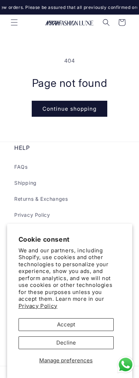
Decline (66, 342)
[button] (14, 22)
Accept (66, 324)
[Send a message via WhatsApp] (125, 364)
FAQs (20, 167)
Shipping (25, 183)
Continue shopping (69, 108)
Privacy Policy (38, 306)
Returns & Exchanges (41, 199)
